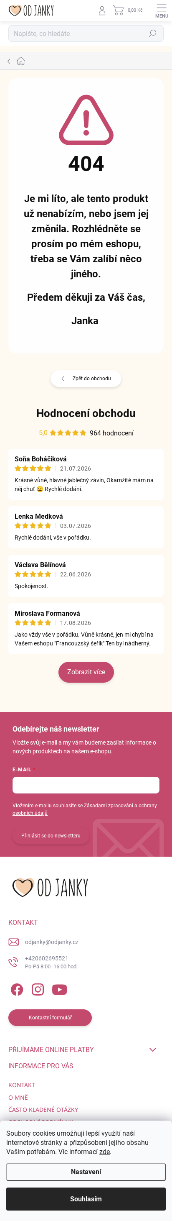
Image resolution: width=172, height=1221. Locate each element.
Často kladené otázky (43, 1109)
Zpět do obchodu (92, 378)
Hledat (152, 33)
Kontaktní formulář (50, 1018)
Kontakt (21, 1085)
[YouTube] (59, 987)
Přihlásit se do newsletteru (51, 836)
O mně (18, 1097)
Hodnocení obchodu (86, 413)
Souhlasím (86, 1199)
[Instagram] (36, 987)
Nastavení (86, 1172)
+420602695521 (50, 962)
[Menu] (161, 10)
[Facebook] (15, 987)
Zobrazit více (86, 672)
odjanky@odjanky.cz (51, 942)
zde (104, 1152)
